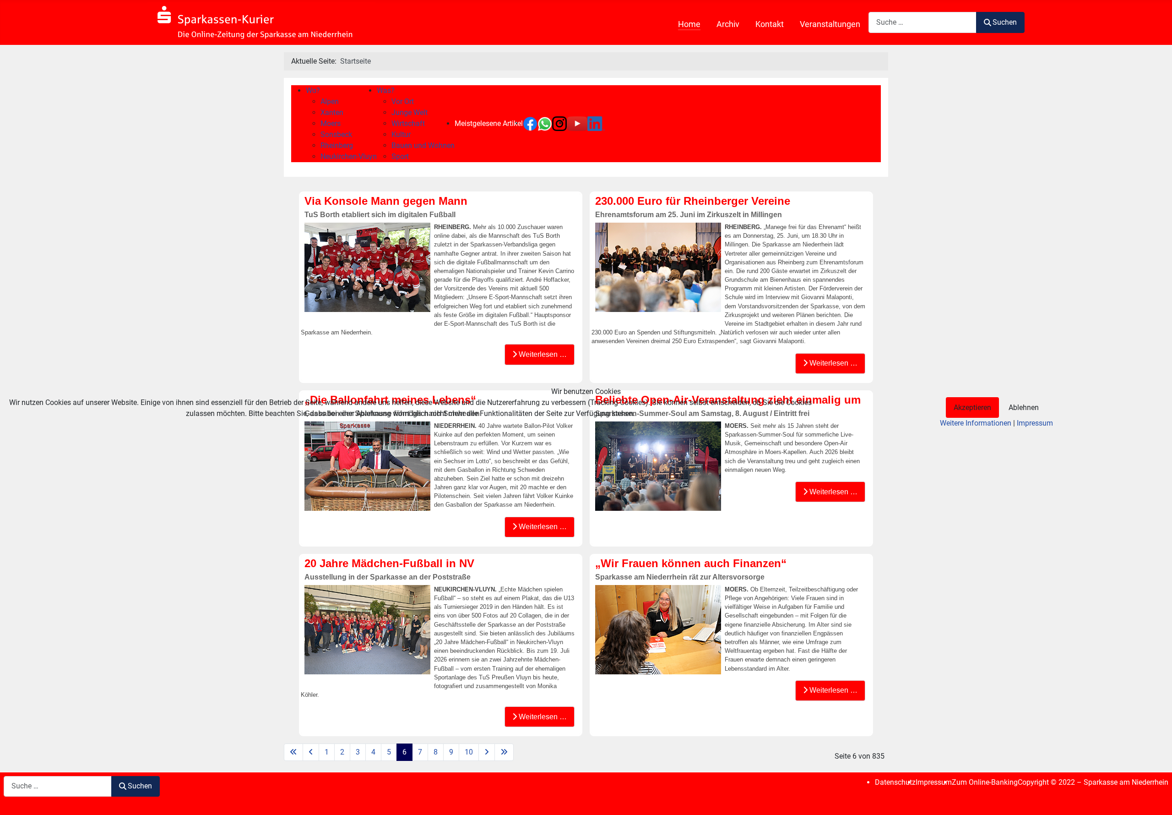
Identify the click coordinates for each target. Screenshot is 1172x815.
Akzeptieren (972, 407)
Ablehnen (1024, 407)
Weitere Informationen (975, 423)
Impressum (1035, 423)
